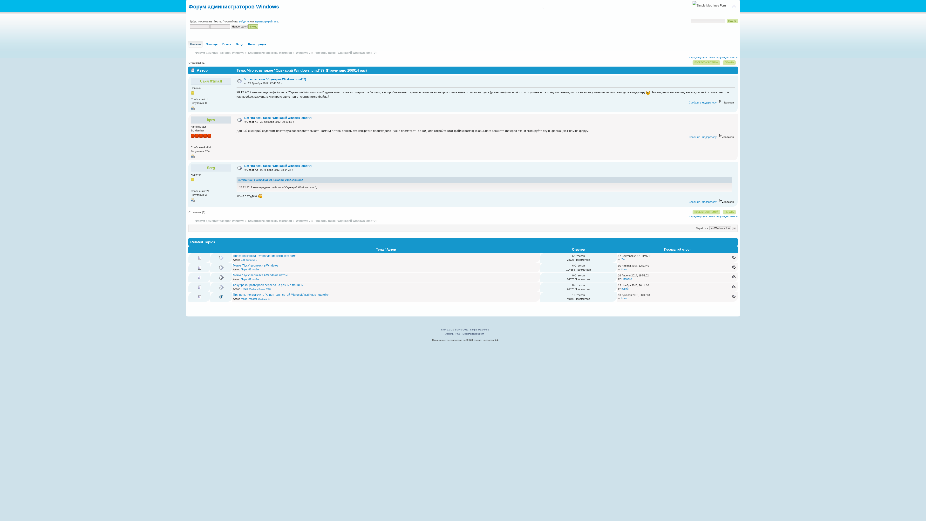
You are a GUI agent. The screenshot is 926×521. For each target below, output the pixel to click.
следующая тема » (725, 57)
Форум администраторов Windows (234, 7)
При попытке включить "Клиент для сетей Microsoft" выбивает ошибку (280, 294)
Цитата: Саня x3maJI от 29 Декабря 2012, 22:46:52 (270, 179)
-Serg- (211, 168)
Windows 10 (264, 299)
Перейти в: (702, 228)
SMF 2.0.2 (447, 329)
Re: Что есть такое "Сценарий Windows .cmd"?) (278, 118)
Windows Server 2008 (260, 289)
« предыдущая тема (701, 57)
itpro (211, 120)
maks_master (249, 298)
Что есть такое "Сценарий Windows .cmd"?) (275, 79)
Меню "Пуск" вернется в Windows (255, 265)
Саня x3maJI (211, 81)
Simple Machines (479, 329)
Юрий (244, 289)
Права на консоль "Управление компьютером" (264, 256)
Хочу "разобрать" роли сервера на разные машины (268, 285)
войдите (244, 21)
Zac (243, 259)
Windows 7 (251, 260)
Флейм (255, 269)
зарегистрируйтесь (266, 21)
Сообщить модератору (703, 102)
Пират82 (246, 269)
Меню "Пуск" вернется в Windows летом (260, 275)
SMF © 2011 (462, 329)
